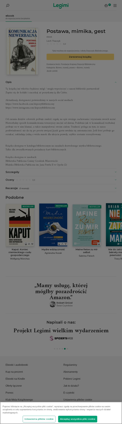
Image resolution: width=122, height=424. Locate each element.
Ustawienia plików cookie (39, 419)
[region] (61, 413)
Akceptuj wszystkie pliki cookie (77, 419)
